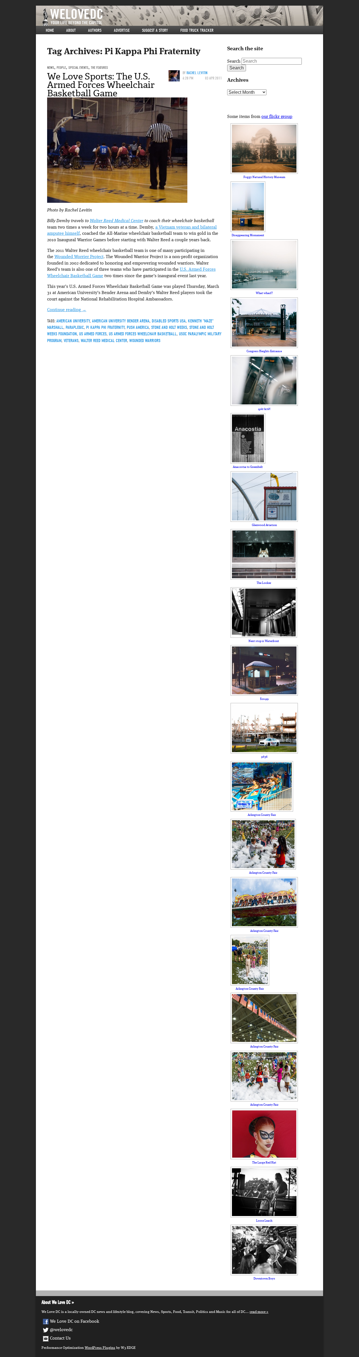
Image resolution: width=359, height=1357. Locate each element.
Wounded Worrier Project (78, 257)
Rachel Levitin (197, 72)
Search (233, 61)
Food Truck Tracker (196, 30)
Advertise (122, 30)
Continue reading (66, 310)
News (50, 67)
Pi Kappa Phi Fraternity (105, 327)
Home (50, 30)
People (61, 67)
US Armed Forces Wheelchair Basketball (143, 333)
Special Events (78, 67)
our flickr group (276, 117)
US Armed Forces (93, 333)
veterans (71, 340)
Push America (138, 327)
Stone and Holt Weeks (169, 327)
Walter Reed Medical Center (116, 221)
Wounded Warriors (144, 340)
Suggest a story (155, 30)
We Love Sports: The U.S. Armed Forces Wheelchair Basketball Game (101, 84)
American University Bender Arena (120, 321)
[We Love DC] (182, 17)
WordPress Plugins (100, 1348)
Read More (258, 1312)
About (71, 30)
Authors (95, 30)
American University (73, 321)
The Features (99, 67)
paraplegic (75, 327)
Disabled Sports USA (169, 321)
